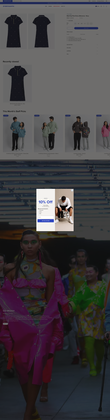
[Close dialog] (72, 190)
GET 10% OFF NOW (46, 220)
